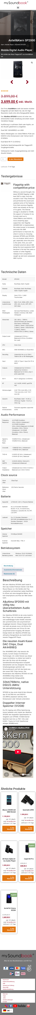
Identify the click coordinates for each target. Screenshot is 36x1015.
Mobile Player (9, 44)
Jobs (4, 998)
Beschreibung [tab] (8, 566)
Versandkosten (11, 821)
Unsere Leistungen (8, 999)
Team (4, 996)
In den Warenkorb (15, 159)
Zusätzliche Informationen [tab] (13, 570)
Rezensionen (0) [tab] (9, 574)
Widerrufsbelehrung (8, 989)
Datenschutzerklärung (8, 981)
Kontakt (5, 1001)
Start (2, 44)
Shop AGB (5, 987)
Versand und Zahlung (8, 985)
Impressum (6, 979)
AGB (4, 983)
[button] (18, 7)
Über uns (5, 994)
